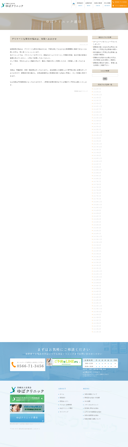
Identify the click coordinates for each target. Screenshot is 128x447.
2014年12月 (97, 271)
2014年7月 (97, 285)
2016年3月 (97, 228)
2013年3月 (97, 332)
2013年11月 (97, 309)
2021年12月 (97, 144)
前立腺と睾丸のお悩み (91, 408)
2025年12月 (97, 95)
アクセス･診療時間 (66, 405)
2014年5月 (97, 291)
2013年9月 (97, 314)
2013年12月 (97, 306)
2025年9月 (97, 97)
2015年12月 (97, 236)
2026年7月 (97, 89)
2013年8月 (97, 317)
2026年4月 (97, 92)
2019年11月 (97, 170)
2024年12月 (97, 106)
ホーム (62, 394)
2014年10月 (97, 277)
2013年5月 (97, 326)
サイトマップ (64, 412)
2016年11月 (97, 204)
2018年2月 (97, 176)
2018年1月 (97, 178)
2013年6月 (97, 323)
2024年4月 (97, 112)
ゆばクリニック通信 (27, 417)
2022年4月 (97, 141)
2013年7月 (97, 320)
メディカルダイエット (91, 405)
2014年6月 (97, 288)
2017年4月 (97, 190)
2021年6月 (97, 152)
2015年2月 (97, 265)
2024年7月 (97, 109)
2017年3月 (97, 193)
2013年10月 (97, 311)
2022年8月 (97, 138)
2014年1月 (97, 303)
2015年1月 (97, 268)
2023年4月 (97, 126)
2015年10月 (97, 242)
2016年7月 (97, 216)
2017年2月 (97, 196)
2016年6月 (97, 219)
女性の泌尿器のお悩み (91, 415)
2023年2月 (97, 129)
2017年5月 (97, 187)
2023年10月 (97, 118)
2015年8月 (97, 248)
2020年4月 (97, 167)
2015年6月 (97, 254)
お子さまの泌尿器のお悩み (92, 412)
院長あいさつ (64, 401)
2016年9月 (97, 210)
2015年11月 (97, 239)
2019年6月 (97, 173)
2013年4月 (97, 329)
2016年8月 (97, 213)
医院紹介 (62, 397)
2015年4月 (97, 259)
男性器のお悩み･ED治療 (92, 397)
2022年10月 (97, 135)
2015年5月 (97, 257)
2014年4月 (97, 294)
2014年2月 (97, 300)
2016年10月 (97, 207)
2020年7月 (97, 164)
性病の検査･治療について (92, 419)
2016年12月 (97, 202)
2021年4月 (97, 155)
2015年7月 (97, 251)
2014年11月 (97, 274)
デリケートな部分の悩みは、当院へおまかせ (34, 39)
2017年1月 (97, 199)
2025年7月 (97, 100)
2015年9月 (97, 245)
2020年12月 (97, 158)
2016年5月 (97, 222)
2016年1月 (97, 233)
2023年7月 (97, 123)
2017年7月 (97, 181)
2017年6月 (97, 184)
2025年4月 (97, 103)
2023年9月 (97, 121)
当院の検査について (90, 394)
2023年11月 (97, 115)
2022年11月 (97, 132)
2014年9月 (97, 280)
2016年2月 (97, 230)
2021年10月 (97, 147)
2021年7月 (97, 149)
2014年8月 (97, 283)
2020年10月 (97, 161)
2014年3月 (97, 297)
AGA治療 (87, 401)
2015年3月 (97, 262)
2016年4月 (97, 225)
